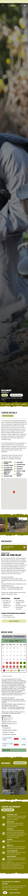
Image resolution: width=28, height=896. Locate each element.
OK (5, 893)
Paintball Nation (5, 398)
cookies (16, 889)
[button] (23, 676)
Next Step (6, 750)
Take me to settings (14, 893)
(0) (26, 5)
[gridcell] (3, 648)
